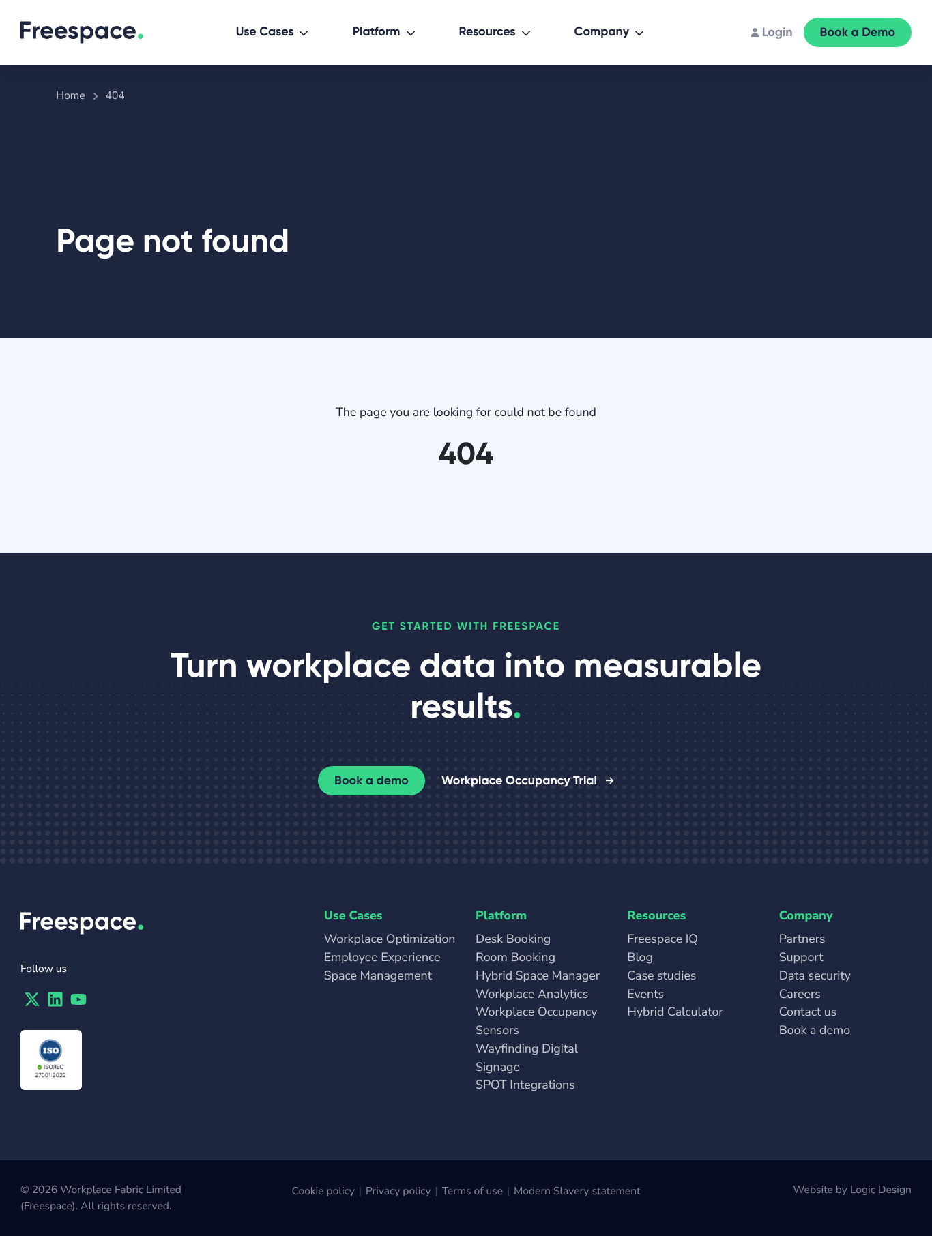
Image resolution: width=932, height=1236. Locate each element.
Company (601, 31)
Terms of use (472, 1190)
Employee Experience (382, 958)
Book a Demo (857, 32)
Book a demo (371, 780)
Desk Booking (513, 939)
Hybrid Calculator (675, 1012)
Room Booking (515, 958)
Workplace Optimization (390, 939)
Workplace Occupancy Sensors (537, 1021)
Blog (640, 958)
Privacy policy (398, 1190)
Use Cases (265, 31)
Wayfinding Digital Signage (527, 1058)
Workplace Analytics (532, 994)
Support (801, 958)
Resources (487, 31)
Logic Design (881, 1189)
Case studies (661, 976)
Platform (376, 31)
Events (645, 994)
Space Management (378, 976)
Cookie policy (323, 1190)
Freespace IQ (662, 939)
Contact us (808, 1012)
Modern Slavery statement (577, 1190)
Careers (800, 994)
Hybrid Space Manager (538, 976)
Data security (815, 976)
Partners (802, 939)
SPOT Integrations (525, 1085)
